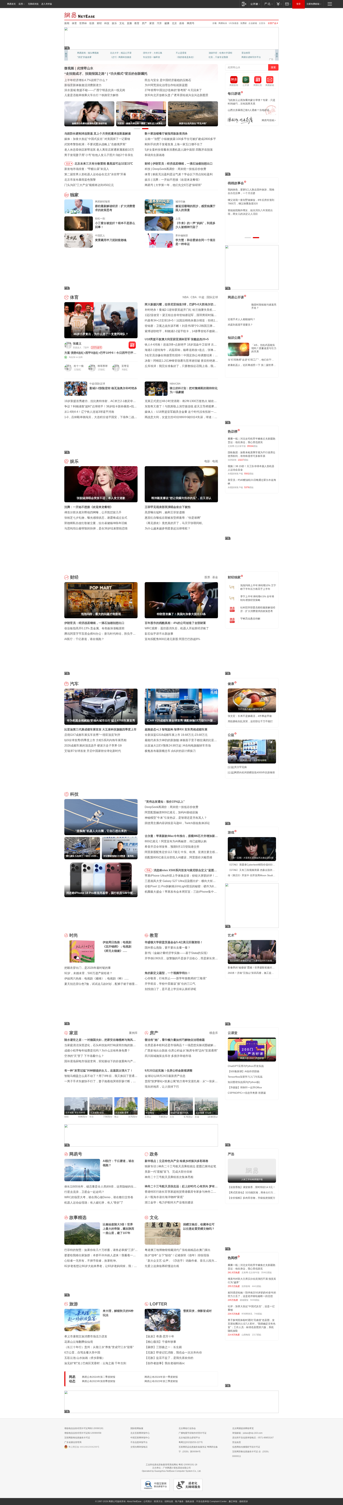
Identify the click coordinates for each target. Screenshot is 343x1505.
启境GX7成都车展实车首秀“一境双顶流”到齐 (92, 734)
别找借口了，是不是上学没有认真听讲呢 (170, 989)
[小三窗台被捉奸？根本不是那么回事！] (78, 223)
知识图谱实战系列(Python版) (244, 1082)
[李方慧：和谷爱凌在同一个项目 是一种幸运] (159, 240)
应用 (21, 4)
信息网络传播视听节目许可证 (246, 1447)
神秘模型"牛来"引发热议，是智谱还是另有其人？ (176, 817)
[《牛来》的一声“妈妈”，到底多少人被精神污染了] (159, 223)
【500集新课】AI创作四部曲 (243, 1071)
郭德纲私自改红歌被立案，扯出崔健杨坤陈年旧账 (95, 523)
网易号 (190, 23)
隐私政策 (190, 1501)
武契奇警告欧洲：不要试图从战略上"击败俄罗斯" (95, 144)
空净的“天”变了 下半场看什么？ (84, 1055)
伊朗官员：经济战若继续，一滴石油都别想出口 (94, 622)
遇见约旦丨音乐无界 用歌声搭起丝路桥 (169, 85)
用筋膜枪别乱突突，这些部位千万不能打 (250, 721)
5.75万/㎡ (188, 1117)
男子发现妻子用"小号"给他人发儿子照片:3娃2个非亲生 (98, 155)
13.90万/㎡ (213, 1117)
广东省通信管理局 (72, 1442)
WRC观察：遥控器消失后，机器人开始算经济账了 (177, 628)
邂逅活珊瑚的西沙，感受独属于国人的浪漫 (195, 208)
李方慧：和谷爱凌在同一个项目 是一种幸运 (195, 242)
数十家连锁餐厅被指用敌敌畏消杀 (166, 133)
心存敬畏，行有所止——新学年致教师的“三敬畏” (176, 978)
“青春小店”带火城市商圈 (160, 80)
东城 (197, 1117)
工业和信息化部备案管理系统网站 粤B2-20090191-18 (171, 1464)
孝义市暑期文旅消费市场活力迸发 (85, 1336)
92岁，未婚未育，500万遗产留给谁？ (88, 973)
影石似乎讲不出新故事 (159, 633)
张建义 (77, 343)
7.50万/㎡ (108, 1116)
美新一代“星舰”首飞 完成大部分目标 (168, 1171)
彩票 (91, 23)
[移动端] (244, 4)
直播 (129, 23)
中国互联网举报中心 (140, 1437)
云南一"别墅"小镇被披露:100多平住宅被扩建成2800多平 (180, 138)
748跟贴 (258, 1314)
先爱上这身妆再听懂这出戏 (162, 1266)
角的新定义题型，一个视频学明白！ (167, 973)
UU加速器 (233, 23)
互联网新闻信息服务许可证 (77, 1437)
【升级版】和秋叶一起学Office (245, 1087)
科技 (106, 23)
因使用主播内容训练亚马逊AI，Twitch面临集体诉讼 (177, 823)
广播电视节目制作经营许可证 (193, 1433)
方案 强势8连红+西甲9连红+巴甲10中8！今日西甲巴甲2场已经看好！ (99, 353)
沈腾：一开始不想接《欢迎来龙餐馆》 (88, 507)
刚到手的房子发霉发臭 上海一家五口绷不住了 (174, 144)
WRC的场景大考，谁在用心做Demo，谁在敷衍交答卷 (98, 1197)
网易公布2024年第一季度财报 (161, 1376)
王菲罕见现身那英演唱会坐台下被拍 (167, 507)
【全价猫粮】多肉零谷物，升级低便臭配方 (251, 1197)
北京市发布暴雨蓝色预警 (80, 179)
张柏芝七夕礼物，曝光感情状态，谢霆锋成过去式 (95, 517)
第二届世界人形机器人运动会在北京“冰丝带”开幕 (95, 174)
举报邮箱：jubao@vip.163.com (247, 1433)
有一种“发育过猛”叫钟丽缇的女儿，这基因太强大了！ (98, 1070)
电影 (207, 461)
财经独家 (234, 577)
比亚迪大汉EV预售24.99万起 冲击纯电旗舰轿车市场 (178, 745)
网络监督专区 (267, 14)
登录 (298, 4)
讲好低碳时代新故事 (218, 53)
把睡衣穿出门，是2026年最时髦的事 (87, 967)
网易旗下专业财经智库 (88, 53)
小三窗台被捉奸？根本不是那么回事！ (115, 225)
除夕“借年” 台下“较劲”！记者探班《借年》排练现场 (177, 1255)
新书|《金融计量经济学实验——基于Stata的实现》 (177, 952)
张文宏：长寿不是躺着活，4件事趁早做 (250, 716)
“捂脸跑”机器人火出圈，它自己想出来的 (178, 168)
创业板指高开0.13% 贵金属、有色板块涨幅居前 (94, 628)
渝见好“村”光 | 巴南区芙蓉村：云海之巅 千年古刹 (95, 1363)
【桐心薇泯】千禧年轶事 (160, 1341)
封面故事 (114, 57)
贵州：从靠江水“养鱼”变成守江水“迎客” (89, 85)
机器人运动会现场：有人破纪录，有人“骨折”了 (93, 1202)
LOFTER (158, 1303)
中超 (201, 297)
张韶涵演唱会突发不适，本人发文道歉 (177, 179)
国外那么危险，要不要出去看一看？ (167, 947)
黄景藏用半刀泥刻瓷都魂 (110, 240)
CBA (194, 297)
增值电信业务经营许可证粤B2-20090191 (83, 1428)
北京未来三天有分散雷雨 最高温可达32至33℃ (103, 163)
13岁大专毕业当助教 (153, 57)
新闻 (66, 23)
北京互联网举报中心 (140, 1433)
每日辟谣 (234, 93)
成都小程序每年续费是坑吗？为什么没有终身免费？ (97, 1050)
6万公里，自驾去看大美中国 (82, 1352)
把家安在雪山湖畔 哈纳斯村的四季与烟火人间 (174, 95)
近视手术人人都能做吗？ (241, 319)
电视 (215, 461)
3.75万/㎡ (133, 1116)
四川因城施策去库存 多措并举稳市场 (168, 1055)
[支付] (278, 4)
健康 (166, 23)
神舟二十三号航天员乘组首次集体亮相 (169, 1177)
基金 (215, 577)
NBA (185, 297)
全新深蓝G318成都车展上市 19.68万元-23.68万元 (176, 734)
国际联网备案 (136, 1428)
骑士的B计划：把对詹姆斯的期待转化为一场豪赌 (194, 390)
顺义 (116, 1116)
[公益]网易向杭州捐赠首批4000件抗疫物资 (251, 772)
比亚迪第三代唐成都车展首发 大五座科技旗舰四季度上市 (100, 729)
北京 (174, 23)
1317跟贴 (256, 1334)
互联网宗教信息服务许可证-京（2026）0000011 (251, 1453)
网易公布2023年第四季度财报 (98, 1381)
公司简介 (147, 1501)
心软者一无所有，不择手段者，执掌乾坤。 (91, 1260)
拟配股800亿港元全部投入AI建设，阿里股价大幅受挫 (178, 857)
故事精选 (77, 1217)
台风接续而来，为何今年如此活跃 (85, 80)
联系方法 (158, 1501)
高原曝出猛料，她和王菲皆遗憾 (165, 512)
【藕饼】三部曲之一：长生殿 (163, 1347)
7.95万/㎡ (163, 1117)
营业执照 (236, 1442)
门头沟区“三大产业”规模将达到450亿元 (89, 185)
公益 (231, 735)
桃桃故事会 (236, 183)
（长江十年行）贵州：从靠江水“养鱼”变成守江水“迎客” (99, 1347)
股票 (207, 577)
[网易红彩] (132, 345)
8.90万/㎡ (83, 1116)
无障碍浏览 (33, 4)
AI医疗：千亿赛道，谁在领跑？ (84, 639)
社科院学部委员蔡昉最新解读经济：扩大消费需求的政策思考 (257, 609)
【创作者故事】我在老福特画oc (165, 1363)
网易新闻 (79, 14)
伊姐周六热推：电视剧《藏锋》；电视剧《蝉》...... (96, 978)
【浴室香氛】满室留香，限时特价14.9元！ (251, 1187)
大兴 (172, 1117)
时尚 (73, 935)
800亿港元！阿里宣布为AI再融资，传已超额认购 (176, 841)
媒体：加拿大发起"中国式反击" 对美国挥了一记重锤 (97, 138)
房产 (144, 23)
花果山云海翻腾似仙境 (78, 1341)
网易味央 (222, 23)
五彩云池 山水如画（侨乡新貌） (84, 1357)
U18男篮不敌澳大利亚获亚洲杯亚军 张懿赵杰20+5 (177, 339)
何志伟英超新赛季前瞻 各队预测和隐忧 (177, 174)
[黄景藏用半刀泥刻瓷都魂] (78, 240)
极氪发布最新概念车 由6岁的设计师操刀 (170, 750)
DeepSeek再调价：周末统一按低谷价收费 (171, 807)
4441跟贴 (256, 1286)
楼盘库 (213, 1032)
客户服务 (179, 1501)
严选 (231, 1154)
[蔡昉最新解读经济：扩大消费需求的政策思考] (78, 206)
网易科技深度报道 (184, 57)
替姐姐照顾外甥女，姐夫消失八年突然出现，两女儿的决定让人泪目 (250, 212)
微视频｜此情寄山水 (78, 68)
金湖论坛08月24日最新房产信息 (165, 1075)
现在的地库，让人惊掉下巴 (162, 1086)
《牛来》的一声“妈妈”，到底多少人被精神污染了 (195, 225)
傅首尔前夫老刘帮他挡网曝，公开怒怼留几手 (92, 512)
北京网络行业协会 (187, 1428)
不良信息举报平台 (139, 1442)
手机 (148, 870)
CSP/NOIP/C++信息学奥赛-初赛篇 (247, 1092)
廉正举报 (233, 1501)
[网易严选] (268, 4)
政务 (181, 23)
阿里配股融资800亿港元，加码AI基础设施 (171, 812)
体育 (74, 23)
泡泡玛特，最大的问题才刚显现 (173, 163)
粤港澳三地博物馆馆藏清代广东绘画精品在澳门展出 (177, 1249)
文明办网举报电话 (139, 1447)
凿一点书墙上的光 (118, 53)
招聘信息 (169, 1501)
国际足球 (212, 297)
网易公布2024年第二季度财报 (98, 1376)
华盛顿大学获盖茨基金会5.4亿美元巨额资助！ (174, 942)
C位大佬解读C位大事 (186, 53)
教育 (136, 23)
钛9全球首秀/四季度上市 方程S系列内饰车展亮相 (95, 740)
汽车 (159, 23)
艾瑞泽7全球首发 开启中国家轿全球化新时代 (92, 750)
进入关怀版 (46, 4)
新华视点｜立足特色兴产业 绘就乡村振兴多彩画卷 (176, 1160)
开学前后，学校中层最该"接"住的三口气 (170, 983)
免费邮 (243, 23)
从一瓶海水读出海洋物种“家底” (164, 1197)
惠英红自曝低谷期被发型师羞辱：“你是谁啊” (173, 517)
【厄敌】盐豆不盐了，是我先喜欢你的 (169, 1357)
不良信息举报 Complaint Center (211, 1501)
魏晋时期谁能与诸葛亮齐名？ (263, 306)
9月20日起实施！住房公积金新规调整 (168, 1070)
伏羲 (214, 23)
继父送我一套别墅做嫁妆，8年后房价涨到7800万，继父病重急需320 (251, 202)
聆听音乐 (147, 53)
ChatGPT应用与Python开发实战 (246, 1066)
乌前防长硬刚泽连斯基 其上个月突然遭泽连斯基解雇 (97, 133)
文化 (121, 23)
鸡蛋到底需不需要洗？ (240, 324)
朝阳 (66, 1116)
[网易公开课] (255, 4)
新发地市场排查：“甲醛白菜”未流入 (86, 168)
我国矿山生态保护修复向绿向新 (84, 90)
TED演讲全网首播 (85, 57)
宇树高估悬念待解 (250, 618)
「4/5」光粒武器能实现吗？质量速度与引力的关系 (263, 348)
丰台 (91, 1116)
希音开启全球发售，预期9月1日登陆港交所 (172, 846)
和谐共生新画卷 (155, 155)
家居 (151, 23)
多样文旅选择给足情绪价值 (81, 95)
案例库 (133, 1032)
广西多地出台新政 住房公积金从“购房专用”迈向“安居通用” (181, 1050)
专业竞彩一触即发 (250, 57)
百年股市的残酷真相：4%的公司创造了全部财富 (175, 622)
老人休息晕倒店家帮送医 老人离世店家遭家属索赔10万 (99, 149)
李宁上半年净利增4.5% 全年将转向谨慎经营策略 (257, 598)
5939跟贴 (254, 1300)
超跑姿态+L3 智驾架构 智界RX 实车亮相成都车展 (176, 729)
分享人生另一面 (249, 53)
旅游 (73, 1303)
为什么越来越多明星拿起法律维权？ (167, 528)
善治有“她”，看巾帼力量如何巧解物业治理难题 (175, 1039)
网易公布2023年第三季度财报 (161, 1381)
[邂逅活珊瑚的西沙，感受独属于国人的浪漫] (159, 206)
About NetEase (134, 1501)
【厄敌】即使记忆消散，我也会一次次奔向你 (173, 1352)
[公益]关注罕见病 (237, 767)
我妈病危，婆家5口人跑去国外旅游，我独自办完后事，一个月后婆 (251, 191)
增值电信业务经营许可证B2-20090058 (82, 1433)
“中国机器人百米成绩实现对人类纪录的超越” (173, 90)
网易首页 (11, 4)
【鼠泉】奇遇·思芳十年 (159, 1336)
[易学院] (240, 120)
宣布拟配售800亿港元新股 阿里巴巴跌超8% (172, 639)
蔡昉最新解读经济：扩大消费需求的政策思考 (115, 208)
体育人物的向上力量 (218, 57)
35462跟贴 (266, 1272)
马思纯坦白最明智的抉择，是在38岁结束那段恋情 (96, 528)
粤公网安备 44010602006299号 (83, 1447)
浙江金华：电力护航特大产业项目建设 (169, 1202)
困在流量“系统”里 (166, 185)
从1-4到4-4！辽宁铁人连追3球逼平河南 (89, 411)
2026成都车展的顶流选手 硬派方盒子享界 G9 (93, 745)
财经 (99, 23)
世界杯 (83, 23)
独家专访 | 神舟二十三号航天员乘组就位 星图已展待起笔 (180, 1166)
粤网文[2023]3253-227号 (191, 1442)
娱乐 (114, 23)
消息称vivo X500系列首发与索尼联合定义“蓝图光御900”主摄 (185, 871)
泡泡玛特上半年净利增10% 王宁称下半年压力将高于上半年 (258, 587)
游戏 (231, 832)
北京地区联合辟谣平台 (189, 1437)
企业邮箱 (252, 23)
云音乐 (262, 23)
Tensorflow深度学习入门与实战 (245, 1076)
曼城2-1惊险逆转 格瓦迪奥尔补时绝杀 (113, 388)
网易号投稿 (268, 120)
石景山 (148, 1117)
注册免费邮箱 (313, 4)
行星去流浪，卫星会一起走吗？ (84, 1191)
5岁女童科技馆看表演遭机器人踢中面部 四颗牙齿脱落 (179, 149)
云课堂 (232, 1033)
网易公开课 (236, 297)
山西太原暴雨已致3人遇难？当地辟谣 (248, 110)
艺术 (231, 935)
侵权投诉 (243, 1501)
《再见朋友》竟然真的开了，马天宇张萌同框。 (175, 523)
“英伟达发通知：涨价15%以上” (165, 801)
